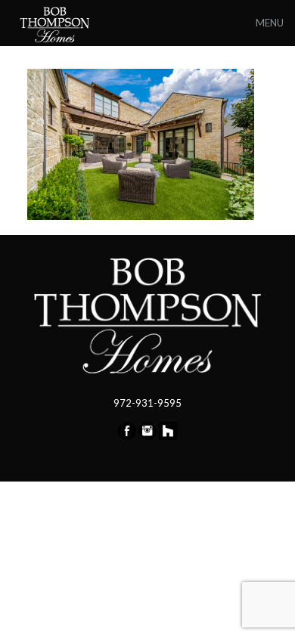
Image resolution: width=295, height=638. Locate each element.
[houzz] (168, 436)
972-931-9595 (147, 403)
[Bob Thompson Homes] (56, 22)
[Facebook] (127, 436)
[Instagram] (147, 436)
